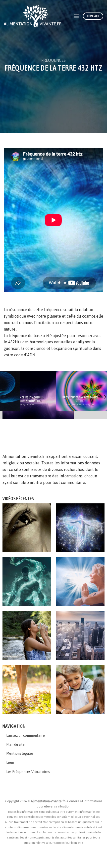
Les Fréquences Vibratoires (28, 771)
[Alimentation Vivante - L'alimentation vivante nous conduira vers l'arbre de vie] (35, 16)
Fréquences (53, 60)
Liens (10, 762)
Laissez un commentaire (25, 735)
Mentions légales (19, 753)
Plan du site (15, 744)
